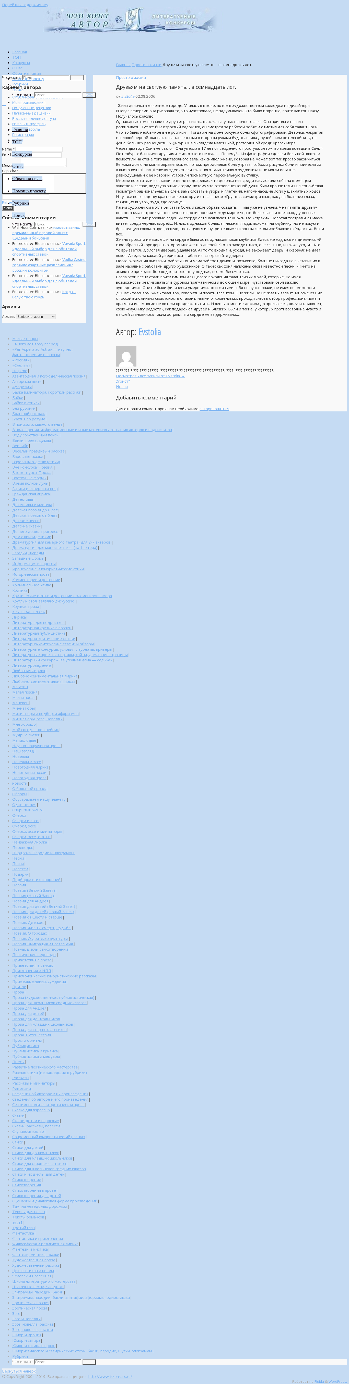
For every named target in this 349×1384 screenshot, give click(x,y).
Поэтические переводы (34, 954)
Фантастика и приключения (37, 1238)
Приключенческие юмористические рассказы (54, 975)
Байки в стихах (26, 402)
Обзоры (19, 793)
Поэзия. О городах (29, 933)
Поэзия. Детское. (28, 922)
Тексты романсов (28, 1216)
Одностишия (24, 804)
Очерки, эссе (24, 825)
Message (10, 165)
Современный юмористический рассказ (48, 1136)
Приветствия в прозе (32, 959)
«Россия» (20, 359)
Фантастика (23, 1233)
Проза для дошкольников (36, 1018)
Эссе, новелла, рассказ (32, 1324)
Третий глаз (23, 1227)
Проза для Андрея (29, 1008)
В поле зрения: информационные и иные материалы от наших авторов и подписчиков (92, 429)
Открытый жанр (27, 809)
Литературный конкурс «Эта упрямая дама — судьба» (62, 659)
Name (8, 149)
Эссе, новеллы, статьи (32, 1329)
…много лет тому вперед (35, 343)
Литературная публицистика (38, 633)
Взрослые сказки (27, 456)
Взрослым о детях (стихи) (36, 461)
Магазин (20, 686)
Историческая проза (31, 574)
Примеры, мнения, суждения (39, 981)
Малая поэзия (25, 692)
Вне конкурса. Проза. (31, 472)
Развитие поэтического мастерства (45, 1067)
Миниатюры (23, 708)
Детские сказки (26, 526)
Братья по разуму (28, 418)
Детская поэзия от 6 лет (34, 515)
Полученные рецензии (31, 108)
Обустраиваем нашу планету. (39, 799)
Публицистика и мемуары (36, 1056)
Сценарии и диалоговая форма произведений (54, 1200)
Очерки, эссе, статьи (31, 836)
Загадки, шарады (28, 552)
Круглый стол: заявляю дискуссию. (43, 600)
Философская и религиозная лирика (45, 1243)
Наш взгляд (23, 750)
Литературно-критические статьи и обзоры (53, 643)
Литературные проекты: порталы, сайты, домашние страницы (70, 654)
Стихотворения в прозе (34, 1190)
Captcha (10, 171)
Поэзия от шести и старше (37, 917)
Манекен (20, 702)
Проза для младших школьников (42, 1024)
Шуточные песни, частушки (38, 1286)
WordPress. (338, 1381)
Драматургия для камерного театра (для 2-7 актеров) (62, 542)
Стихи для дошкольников (35, 1152)
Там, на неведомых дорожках (39, 1206)
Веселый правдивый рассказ (38, 451)
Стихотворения (26, 1184)
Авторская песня (27, 381)
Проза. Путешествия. (32, 1034)
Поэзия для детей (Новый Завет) (43, 911)
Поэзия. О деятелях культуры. (40, 938)
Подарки (20, 874)
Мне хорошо (24, 724)
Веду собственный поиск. (35, 434)
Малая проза (24, 697)
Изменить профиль (28, 124)
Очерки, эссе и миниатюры (37, 831)
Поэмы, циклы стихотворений (40, 949)
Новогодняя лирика (30, 767)
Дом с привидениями (31, 536)
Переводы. (22, 847)
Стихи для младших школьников (42, 1158)
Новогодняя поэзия (30, 772)
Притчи (19, 986)
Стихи (17, 1141)
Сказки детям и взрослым (35, 1120)
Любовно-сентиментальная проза (43, 681)
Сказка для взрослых (31, 1109)
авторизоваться (214, 408)
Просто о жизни (146, 64)
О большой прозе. (29, 788)
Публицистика (25, 1045)
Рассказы (20, 1077)
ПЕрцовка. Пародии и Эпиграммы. (43, 852)
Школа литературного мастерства (44, 1281)
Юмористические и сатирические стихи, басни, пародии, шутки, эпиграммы (82, 1350)
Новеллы (20, 756)
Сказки (18, 1115)
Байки (17, 397)
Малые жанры (25, 338)
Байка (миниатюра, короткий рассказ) (47, 392)
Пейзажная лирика (29, 842)
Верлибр (20, 445)
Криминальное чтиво (31, 584)
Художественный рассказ (35, 1265)
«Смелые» (21, 365)
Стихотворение (26, 1179)
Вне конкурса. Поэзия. (32, 467)
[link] (18, 89)
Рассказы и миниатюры (33, 1083)
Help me (19, 370)
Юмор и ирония (26, 1334)
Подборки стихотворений (36, 879)
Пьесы (18, 1061)
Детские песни (26, 520)
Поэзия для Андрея (30, 900)
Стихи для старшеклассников (39, 1163)
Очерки (19, 815)
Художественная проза (33, 1259)
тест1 (17, 1222)
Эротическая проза (29, 1308)
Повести (20, 868)
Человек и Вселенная (32, 1275)
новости (19, 783)
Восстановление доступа (34, 118)
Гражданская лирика (31, 493)
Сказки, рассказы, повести (36, 1125)
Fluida (318, 1381)
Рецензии (21, 1088)
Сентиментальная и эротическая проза (48, 1104)
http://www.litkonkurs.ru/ (110, 1376)
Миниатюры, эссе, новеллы (37, 718)
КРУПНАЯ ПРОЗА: (28, 611)
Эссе (16, 1313)
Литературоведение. (32, 665)
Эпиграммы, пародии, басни (37, 1291)
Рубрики (20, 1356)
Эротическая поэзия (30, 1302)
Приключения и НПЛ (31, 970)
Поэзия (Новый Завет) (33, 895)
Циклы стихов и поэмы (33, 1270)
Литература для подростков (38, 622)
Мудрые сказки (26, 734)
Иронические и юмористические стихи (48, 568)
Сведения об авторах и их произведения (50, 1093)
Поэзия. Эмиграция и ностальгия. (43, 943)
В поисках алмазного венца (37, 424)
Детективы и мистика (32, 504)
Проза (18, 992)
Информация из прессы (34, 563)
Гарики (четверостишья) (35, 488)
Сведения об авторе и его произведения (50, 1099)
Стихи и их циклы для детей (38, 1174)
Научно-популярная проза (36, 745)
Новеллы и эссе (26, 761)
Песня (18, 863)
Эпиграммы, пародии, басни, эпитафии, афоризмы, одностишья (71, 1297)
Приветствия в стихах (32, 965)
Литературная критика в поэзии (42, 627)
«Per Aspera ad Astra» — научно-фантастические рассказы (42, 352)
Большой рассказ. (28, 413)
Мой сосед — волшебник (35, 729)
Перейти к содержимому (25, 4)
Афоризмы (22, 386)
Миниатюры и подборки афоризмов (45, 713)
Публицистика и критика (35, 1050)
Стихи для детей (27, 1147)
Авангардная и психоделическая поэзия (49, 376)
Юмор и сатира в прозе (33, 1345)
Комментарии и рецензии (36, 579)
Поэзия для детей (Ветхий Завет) (43, 906)
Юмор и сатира (26, 1340)
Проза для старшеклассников (39, 1029)
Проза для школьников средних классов (49, 1002)
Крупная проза (25, 606)
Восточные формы (29, 477)
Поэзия (19, 884)
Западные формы (28, 558)
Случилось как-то (28, 1131)
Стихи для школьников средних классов (49, 1168)
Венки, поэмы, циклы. (32, 440)
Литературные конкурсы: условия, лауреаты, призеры (62, 649)
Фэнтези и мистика (30, 1249)
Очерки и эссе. (25, 820)
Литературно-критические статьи (43, 638)
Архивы (8, 316)
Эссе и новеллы (26, 1318)
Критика (19, 590)
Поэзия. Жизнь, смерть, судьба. (41, 927)
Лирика (19, 617)
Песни (18, 858)
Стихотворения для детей (36, 1195)
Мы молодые (24, 740)
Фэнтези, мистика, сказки (35, 1254)
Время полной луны (30, 483)
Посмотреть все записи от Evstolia (150, 375)
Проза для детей (28, 1013)
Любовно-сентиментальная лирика (44, 675)
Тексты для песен (28, 1211)
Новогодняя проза (29, 777)
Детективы (22, 499)
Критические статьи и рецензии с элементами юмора (62, 595)
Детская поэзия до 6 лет (35, 509)
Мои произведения (28, 102)
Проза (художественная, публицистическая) (53, 997)
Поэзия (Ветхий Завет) (33, 890)
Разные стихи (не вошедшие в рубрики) (49, 1072)
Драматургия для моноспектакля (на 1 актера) (54, 547)
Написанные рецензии (31, 113)
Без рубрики (24, 408)
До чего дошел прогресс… (36, 531)
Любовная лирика (28, 670)
